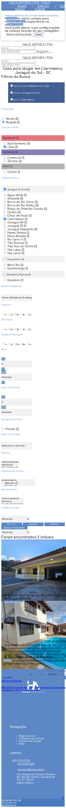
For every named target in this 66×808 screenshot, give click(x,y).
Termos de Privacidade (19, 34)
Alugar (19, 602)
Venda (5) (12, 118)
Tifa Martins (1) (17, 243)
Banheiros (7, 320)
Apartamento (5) (18, 143)
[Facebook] (33, 705)
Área (4, 349)
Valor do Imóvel (10, 387)
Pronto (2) (12, 429)
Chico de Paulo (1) (19, 215)
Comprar (9, 602)
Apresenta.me (11, 800)
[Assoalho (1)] (18, 483)
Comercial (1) (15, 157)
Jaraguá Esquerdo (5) (22, 229)
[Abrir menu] (1, 15)
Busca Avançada (14, 527)
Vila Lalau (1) (15, 249)
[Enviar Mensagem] (37, 65)
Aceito (39, 34)
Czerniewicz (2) (17, 219)
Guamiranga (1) (17, 268)
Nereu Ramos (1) (18, 232)
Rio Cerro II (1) (16, 239)
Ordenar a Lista (10, 508)
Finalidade (7, 109)
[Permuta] (12, 501)
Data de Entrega (11, 434)
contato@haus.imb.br (31, 769)
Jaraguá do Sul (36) (18, 189)
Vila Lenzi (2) (15, 253)
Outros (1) (13, 172)
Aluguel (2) (13, 122)
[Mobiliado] (10, 465)
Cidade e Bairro (10, 178)
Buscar (11, 524)
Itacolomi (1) (15, 280)
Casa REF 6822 (33, 583)
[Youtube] (33, 711)
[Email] (33, 718)
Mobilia (5, 453)
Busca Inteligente (11, 286)
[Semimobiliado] (10, 462)
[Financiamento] (12, 498)
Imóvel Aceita (9, 489)
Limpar (33, 524)
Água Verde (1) (17, 195)
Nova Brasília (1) (18, 236)
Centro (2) (13, 212)
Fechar (54, 524)
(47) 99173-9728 (21, 760)
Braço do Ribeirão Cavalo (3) (27, 208)
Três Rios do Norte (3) (22, 246)
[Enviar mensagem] (50, 52)
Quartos (6, 305)
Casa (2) (12, 147)
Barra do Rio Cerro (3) (22, 202)
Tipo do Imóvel (9, 127)
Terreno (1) (14, 161)
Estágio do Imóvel (11, 419)
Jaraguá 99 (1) (16, 225)
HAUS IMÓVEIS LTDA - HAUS (29, 2)
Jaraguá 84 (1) (17, 222)
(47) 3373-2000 (26, 764)
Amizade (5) (15, 198)
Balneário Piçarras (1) (19, 274)
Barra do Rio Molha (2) (23, 205)
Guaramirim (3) (15, 259)
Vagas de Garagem (12, 334)
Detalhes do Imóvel (12, 471)
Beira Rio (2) (15, 265)
